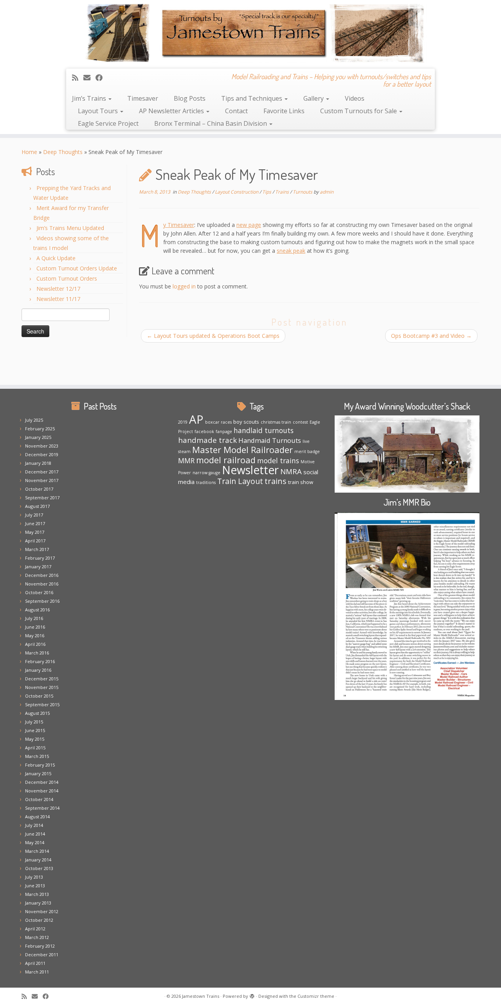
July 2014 (34, 825)
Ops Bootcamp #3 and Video (431, 335)
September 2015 (42, 704)
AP (196, 419)
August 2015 (37, 713)
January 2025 (38, 437)
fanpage (224, 431)
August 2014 (37, 816)
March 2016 (37, 653)
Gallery (314, 98)
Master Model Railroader (242, 449)
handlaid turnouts (264, 430)
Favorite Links (284, 111)
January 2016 (38, 670)
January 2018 (38, 463)
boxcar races (218, 422)
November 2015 (41, 687)
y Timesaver (178, 224)
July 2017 (34, 515)
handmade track (207, 440)
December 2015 (41, 679)
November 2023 (41, 446)
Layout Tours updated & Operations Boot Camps (213, 335)
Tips (267, 192)
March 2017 (37, 549)
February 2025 (40, 428)
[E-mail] (89, 77)
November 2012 (41, 911)
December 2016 (41, 575)
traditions (206, 482)
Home (29, 152)
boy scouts (246, 421)
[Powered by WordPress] (252, 994)
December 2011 (41, 954)
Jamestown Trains (200, 996)
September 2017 (42, 497)
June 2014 (35, 834)
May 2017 (34, 532)
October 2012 (39, 920)
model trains (278, 460)
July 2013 (34, 877)
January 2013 (38, 903)
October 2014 (39, 799)
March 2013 (37, 894)
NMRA (291, 471)
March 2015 (37, 756)
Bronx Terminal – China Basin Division (211, 123)
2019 (182, 422)
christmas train (276, 422)
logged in (184, 286)
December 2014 (41, 782)
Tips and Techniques (252, 98)
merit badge (307, 451)
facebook (204, 431)
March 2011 (37, 972)
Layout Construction (237, 192)
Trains (282, 192)
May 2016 (34, 635)
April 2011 (35, 963)
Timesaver (142, 98)
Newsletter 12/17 (58, 288)
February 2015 (40, 765)
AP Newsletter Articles (172, 111)
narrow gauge (206, 472)
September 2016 (42, 601)
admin (326, 192)
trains (276, 480)
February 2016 (40, 661)
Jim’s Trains (90, 98)
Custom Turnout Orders (66, 278)
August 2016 (37, 610)
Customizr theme (315, 996)
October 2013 (39, 868)
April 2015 (35, 748)
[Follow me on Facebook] (102, 77)
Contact (236, 111)
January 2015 (38, 773)
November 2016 (41, 584)
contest (300, 422)
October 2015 (39, 696)
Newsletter (250, 469)
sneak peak (291, 250)
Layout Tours (98, 111)
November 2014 (41, 791)
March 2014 (37, 851)
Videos (354, 98)
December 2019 (41, 454)
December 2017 (41, 472)
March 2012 (37, 937)
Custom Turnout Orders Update (76, 268)
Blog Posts (189, 98)
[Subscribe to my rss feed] (77, 77)
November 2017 (41, 480)
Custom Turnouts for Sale (359, 111)
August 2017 (37, 506)
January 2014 (38, 860)
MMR (186, 460)
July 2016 (34, 618)
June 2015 (35, 730)
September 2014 (42, 808)
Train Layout (240, 481)
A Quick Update (56, 258)
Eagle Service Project (108, 123)
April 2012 (35, 929)
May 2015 (34, 739)
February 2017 (40, 558)
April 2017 (35, 541)
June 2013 (35, 885)
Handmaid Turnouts (269, 440)
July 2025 (34, 420)
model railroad (226, 460)
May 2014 (34, 842)
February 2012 (40, 946)
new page (248, 224)
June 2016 (35, 627)
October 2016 (39, 592)
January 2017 (38, 566)
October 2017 (39, 489)
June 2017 (35, 523)
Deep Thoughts (63, 152)
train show (300, 482)
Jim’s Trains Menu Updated (70, 228)
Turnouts (303, 192)
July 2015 (34, 722)
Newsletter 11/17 (58, 299)
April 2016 (35, 644)
